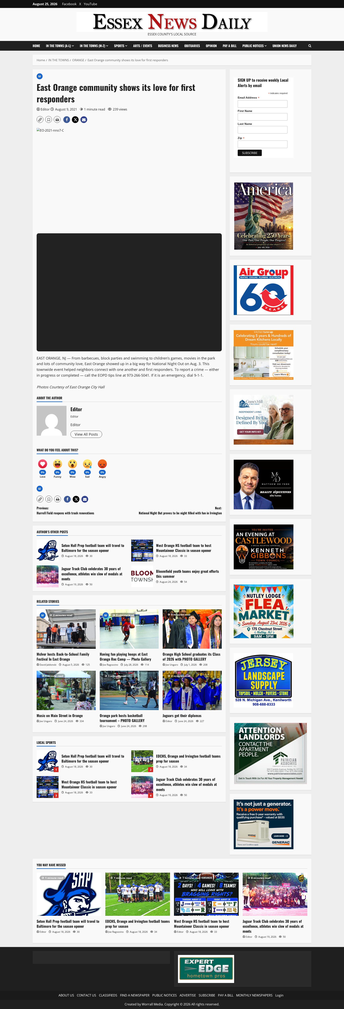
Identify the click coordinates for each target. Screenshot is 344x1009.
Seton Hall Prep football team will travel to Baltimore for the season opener (48, 550)
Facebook (69, 4)
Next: (180, 511)
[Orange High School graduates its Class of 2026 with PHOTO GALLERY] (192, 629)
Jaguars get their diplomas (182, 715)
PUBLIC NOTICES (164, 995)
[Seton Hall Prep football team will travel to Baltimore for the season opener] (69, 894)
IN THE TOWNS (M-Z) (92, 45)
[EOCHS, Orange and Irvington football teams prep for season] (137, 894)
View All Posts (86, 434)
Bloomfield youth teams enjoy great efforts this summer (142, 576)
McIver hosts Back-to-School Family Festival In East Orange (63, 656)
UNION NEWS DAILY (285, 45)
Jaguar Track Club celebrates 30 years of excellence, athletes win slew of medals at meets (48, 576)
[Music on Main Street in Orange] (66, 690)
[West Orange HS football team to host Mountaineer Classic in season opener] (206, 894)
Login (279, 995)
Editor (45, 109)
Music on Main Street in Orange (60, 715)
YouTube (90, 4)
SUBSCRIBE (207, 995)
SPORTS (119, 45)
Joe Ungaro (172, 664)
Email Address (248, 98)
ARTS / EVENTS (142, 45)
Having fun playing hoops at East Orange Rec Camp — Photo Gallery (125, 656)
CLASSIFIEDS (108, 995)
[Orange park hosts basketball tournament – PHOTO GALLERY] (129, 690)
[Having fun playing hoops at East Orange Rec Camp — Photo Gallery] (129, 629)
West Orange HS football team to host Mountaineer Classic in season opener (142, 550)
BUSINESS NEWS (168, 45)
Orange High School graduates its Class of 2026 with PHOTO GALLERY (191, 656)
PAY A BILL (229, 45)
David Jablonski (48, 664)
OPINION (211, 45)
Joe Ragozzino (110, 664)
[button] (309, 46)
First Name (245, 110)
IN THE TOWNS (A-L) (58, 45)
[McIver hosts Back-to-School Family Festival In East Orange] (66, 629)
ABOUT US (66, 995)
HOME (36, 45)
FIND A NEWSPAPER (135, 995)
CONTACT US (86, 995)
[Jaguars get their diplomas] (192, 690)
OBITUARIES (192, 45)
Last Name (245, 123)
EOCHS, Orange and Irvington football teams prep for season (142, 761)
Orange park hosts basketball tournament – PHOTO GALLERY (122, 718)
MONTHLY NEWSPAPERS (254, 995)
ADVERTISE (188, 995)
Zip (241, 138)
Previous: (65, 511)
